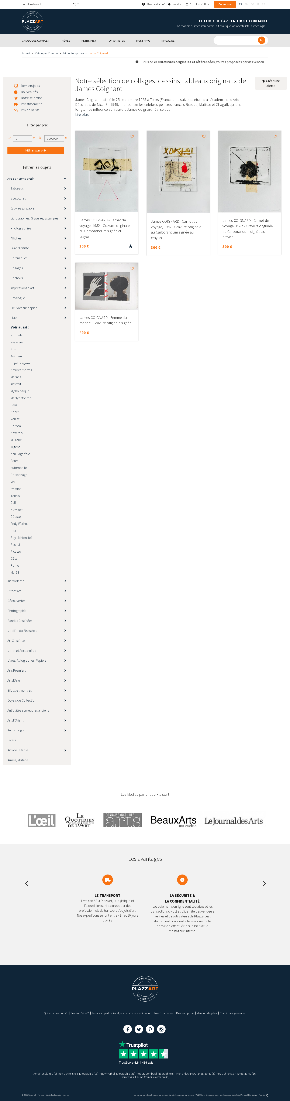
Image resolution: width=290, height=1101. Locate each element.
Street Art (14, 591)
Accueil (26, 53)
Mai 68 (15, 572)
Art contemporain (73, 53)
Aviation (16, 489)
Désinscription (185, 1013)
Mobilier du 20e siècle (22, 630)
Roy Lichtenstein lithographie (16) (78, 1074)
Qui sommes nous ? (56, 1013)
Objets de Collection (21, 700)
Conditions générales (232, 1013)
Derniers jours (30, 85)
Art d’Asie (13, 680)
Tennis (15, 496)
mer (13, 530)
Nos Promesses (163, 1013)
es (263, 4)
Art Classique (16, 640)
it (258, 4)
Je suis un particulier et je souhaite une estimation (121, 1013)
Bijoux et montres (19, 690)
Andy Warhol (19, 523)
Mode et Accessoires (21, 650)
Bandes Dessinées (19, 620)
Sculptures (18, 198)
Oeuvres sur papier (24, 308)
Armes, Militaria (17, 760)
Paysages (17, 342)
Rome (15, 565)
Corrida (16, 426)
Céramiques (19, 258)
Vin (13, 482)
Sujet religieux (20, 363)
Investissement (31, 104)
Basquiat (17, 544)
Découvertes (16, 601)
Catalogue (18, 298)
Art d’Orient (15, 720)
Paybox (243, 1095)
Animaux (16, 356)
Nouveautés (29, 92)
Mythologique (20, 391)
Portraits (16, 335)
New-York (17, 509)
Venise (15, 419)
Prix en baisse (30, 110)
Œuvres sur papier (23, 208)
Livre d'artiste (20, 248)
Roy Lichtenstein (22, 537)
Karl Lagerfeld (20, 454)
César (14, 558)
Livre (14, 318)
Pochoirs (17, 278)
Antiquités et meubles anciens (28, 710)
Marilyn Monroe (21, 398)
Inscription (202, 4)
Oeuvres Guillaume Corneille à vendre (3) (145, 1077)
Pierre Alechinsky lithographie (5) (195, 1074)
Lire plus (82, 114)
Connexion (225, 4)
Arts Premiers (16, 670)
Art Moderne (15, 581)
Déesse (16, 516)
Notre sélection (31, 98)
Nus (13, 349)
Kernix (262, 1095)
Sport (14, 412)
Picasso (16, 551)
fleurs (14, 461)
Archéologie (15, 730)
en (246, 4)
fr (240, 4)
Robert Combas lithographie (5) (156, 1074)
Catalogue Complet (46, 53)
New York (17, 433)
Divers (11, 740)
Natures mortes (21, 370)
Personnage (19, 475)
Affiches (16, 238)
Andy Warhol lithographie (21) (117, 1074)
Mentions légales (207, 1013)
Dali (13, 502)
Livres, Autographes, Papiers (26, 660)
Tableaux (17, 188)
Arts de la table (17, 750)
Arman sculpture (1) (45, 1074)
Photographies (21, 228)
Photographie (17, 611)
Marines (16, 377)
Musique (16, 440)
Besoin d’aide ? (79, 1013)
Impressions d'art (22, 288)
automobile (19, 468)
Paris (14, 405)
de (252, 4)
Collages (17, 268)
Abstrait (16, 384)
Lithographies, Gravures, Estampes (34, 218)
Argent (15, 447)
